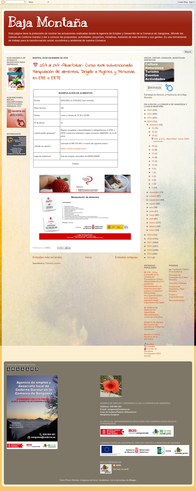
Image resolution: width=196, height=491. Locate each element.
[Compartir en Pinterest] (69, 248)
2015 (149, 250)
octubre (153, 196)
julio (152, 207)
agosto (153, 204)
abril (152, 219)
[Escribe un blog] (61, 248)
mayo (152, 215)
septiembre (155, 200)
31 (153, 128)
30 (153, 132)
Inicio (88, 257)
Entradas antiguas (126, 257)
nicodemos (104, 480)
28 (153, 146)
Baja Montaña (48, 22)
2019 (149, 235)
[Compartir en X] (63, 248)
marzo (153, 223)
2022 (149, 114)
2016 (149, 246)
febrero (153, 226)
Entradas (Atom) (52, 263)
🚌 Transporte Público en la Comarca (179, 270)
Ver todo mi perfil (120, 469)
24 (153, 150)
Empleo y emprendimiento (176, 296)
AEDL (118, 465)
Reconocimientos (177, 300)
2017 (149, 242)
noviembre (155, 192)
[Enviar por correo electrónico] (58, 248)
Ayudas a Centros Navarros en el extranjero (152, 336)
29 (153, 135)
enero (152, 230)
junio (152, 211)
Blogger (132, 480)
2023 (149, 110)
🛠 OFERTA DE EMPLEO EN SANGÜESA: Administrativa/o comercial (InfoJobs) (153, 312)
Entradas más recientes (47, 257)
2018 (149, 239)
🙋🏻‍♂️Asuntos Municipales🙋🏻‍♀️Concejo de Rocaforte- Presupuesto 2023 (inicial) (152, 350)
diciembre (154, 125)
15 (153, 161)
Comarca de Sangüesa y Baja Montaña (176, 289)
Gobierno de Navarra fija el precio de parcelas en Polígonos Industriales (154, 325)
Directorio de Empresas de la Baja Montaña (178, 277)
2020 (149, 121)
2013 (149, 257)
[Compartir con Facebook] (66, 248)
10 (153, 165)
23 (153, 153)
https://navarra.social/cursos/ (74, 149)
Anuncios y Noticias (178, 283)
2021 (149, 118)
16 (153, 157)
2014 (149, 254)
